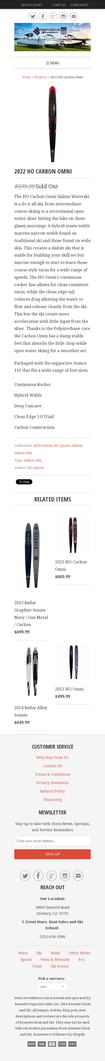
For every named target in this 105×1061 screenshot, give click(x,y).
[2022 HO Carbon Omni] (52, 160)
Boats (23, 953)
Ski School (60, 966)
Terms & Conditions (52, 774)
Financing (53, 800)
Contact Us (52, 766)
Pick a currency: (52, 978)
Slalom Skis (23, 453)
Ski (39, 953)
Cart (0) (59, 5)
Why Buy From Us (52, 757)
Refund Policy (52, 791)
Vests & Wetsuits (55, 960)
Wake (55, 953)
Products (40, 77)
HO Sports (62, 445)
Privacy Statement (52, 783)
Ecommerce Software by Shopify (59, 1034)
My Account (32, 5)
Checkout (79, 5)
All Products (42, 445)
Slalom (77, 445)
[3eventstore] (52, 38)
